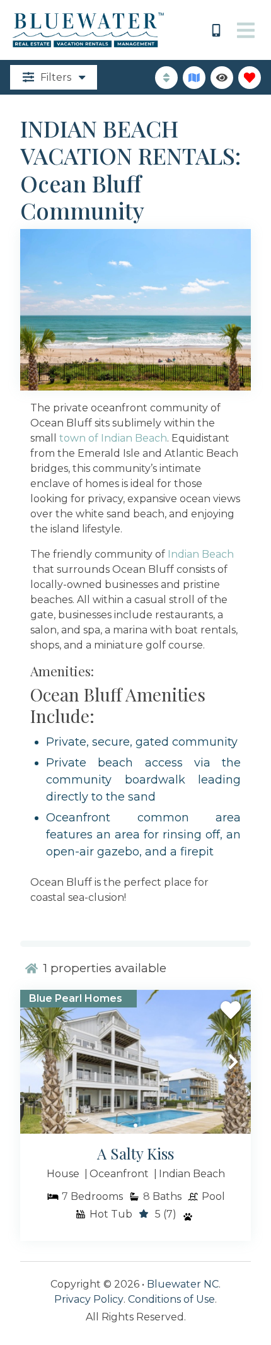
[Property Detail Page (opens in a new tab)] (135, 1062)
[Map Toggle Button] (194, 77)
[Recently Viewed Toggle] (221, 77)
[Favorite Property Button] (230, 1010)
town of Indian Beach (113, 438)
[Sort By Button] (166, 77)
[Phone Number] (216, 30)
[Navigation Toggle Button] (245, 30)
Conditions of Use (171, 1299)
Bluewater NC (183, 1284)
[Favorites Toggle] (249, 77)
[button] (37, 1061)
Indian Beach (201, 554)
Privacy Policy (89, 1299)
